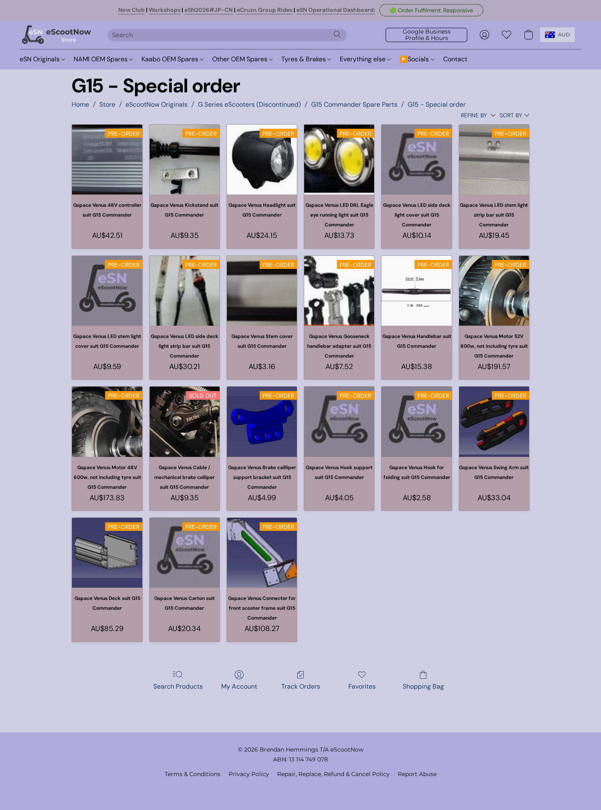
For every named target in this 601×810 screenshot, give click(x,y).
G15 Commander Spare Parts (354, 104)
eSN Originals (40, 59)
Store (107, 104)
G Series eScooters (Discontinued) (249, 104)
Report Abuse (417, 774)
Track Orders (300, 686)
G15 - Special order (437, 104)
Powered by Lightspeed (300, 788)
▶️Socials (415, 59)
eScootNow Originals (157, 104)
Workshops (164, 9)
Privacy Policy (249, 774)
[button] (431, 10)
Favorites (362, 686)
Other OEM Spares (240, 59)
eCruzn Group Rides (264, 9)
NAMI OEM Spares (101, 59)
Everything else (363, 59)
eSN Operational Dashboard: (335, 9)
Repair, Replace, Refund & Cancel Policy (333, 774)
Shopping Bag (423, 686)
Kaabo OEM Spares (170, 59)
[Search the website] (337, 34)
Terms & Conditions (192, 774)
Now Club (131, 9)
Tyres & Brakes (304, 59)
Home (80, 104)
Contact (455, 59)
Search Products (178, 686)
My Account (239, 686)
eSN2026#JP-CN (208, 9)
